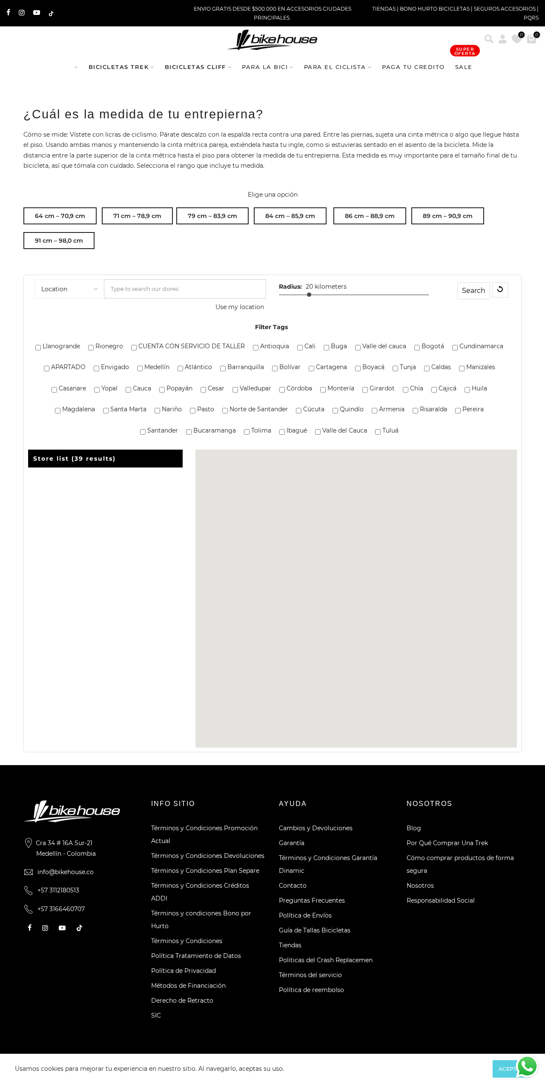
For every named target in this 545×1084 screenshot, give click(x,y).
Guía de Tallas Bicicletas (314, 930)
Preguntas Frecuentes (312, 900)
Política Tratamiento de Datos (196, 956)
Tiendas (290, 945)
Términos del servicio (310, 975)
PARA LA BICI (265, 66)
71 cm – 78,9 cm (137, 216)
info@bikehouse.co (65, 872)
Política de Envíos (305, 915)
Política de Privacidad (183, 971)
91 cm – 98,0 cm (59, 240)
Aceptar (511, 1069)
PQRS (531, 17)
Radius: (290, 286)
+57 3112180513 (58, 890)
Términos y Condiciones (186, 941)
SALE (465, 62)
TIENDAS (384, 9)
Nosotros (420, 885)
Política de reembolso (311, 990)
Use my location (239, 307)
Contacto (293, 885)
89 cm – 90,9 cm (448, 216)
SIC (156, 1015)
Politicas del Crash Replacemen (326, 960)
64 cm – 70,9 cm (60, 216)
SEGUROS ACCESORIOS (505, 9)
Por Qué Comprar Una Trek (447, 843)
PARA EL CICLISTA (335, 66)
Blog (414, 828)
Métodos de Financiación (188, 985)
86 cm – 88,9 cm (370, 216)
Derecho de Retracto (182, 1000)
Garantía (291, 843)
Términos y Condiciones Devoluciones (207, 856)
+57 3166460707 (61, 909)
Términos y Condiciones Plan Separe (205, 871)
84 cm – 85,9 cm (290, 216)
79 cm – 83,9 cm (212, 216)
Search (473, 291)
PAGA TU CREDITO (413, 66)
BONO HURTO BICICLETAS (435, 9)
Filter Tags (271, 327)
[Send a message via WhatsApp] (527, 1066)
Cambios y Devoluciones (316, 828)
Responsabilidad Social (441, 900)
